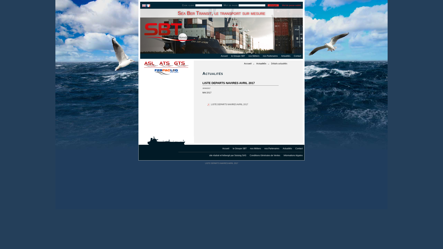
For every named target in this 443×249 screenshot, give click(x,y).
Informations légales (293, 155)
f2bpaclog (166, 70)
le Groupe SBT (238, 56)
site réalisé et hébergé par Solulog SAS (227, 155)
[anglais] (144, 5)
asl (148, 64)
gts (183, 64)
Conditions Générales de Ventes (265, 155)
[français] (148, 5)
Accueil (224, 56)
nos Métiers (253, 56)
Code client (188, 5)
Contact (297, 56)
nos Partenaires (270, 56)
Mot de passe (231, 5)
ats (166, 64)
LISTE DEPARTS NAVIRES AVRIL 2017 (229, 104)
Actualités (285, 56)
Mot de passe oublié (291, 5)
